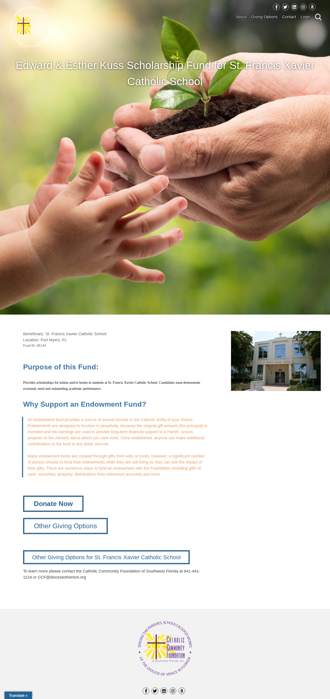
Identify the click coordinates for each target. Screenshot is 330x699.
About (241, 17)
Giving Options (264, 17)
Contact (289, 17)
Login (305, 17)
